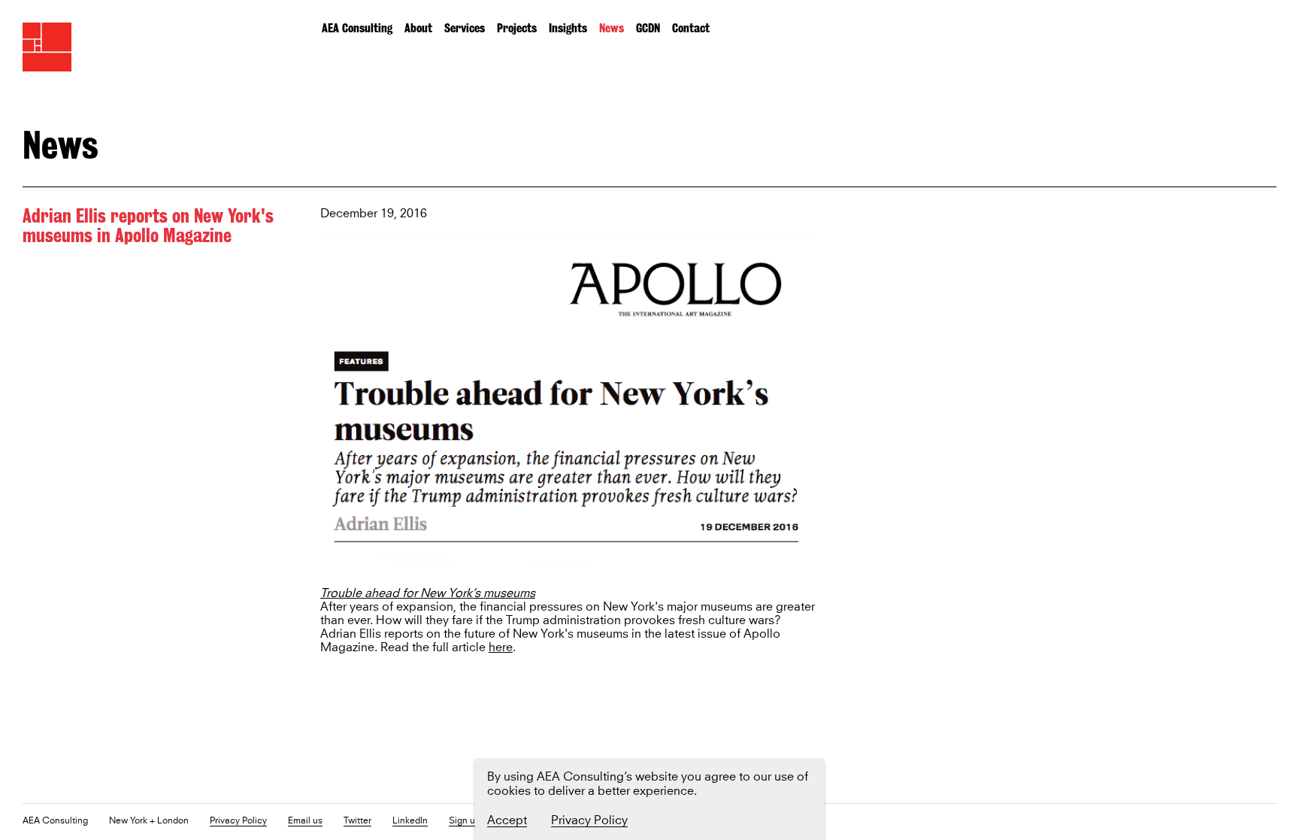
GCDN (648, 28)
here (501, 648)
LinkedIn (410, 821)
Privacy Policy (238, 821)
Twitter (357, 821)
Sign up (464, 821)
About (418, 28)
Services (464, 28)
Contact (691, 28)
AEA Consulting (357, 28)
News (611, 28)
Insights (568, 28)
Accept (507, 820)
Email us (305, 821)
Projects (517, 28)
